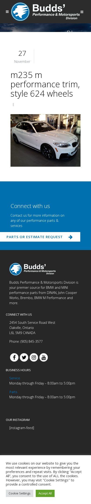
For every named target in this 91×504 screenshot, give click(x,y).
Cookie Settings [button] (20, 493)
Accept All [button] (45, 493)
